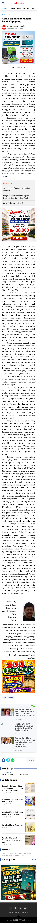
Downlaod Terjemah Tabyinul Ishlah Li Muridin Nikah (12, 840)
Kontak (16, 913)
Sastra (10, 697)
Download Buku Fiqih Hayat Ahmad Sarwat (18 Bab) (12, 813)
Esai (4, 697)
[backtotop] (18, 917)
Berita (13, 8)
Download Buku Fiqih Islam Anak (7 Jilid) (12, 800)
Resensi (26, 8)
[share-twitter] (8, 760)
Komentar (31, 760)
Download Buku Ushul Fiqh (12, 825)
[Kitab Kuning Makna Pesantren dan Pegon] (18, 675)
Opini (33, 8)
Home (4, 15)
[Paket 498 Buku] (18, 224)
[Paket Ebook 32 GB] (18, 48)
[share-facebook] (3, 760)
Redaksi (10, 913)
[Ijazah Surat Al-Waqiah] (18, 883)
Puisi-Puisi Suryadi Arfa (13, 203)
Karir (22, 913)
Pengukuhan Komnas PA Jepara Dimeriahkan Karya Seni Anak (16, 196)
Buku (19, 8)
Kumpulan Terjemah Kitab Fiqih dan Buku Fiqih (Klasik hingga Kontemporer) (12, 788)
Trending (5, 8)
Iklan (26, 913)
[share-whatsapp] (12, 760)
